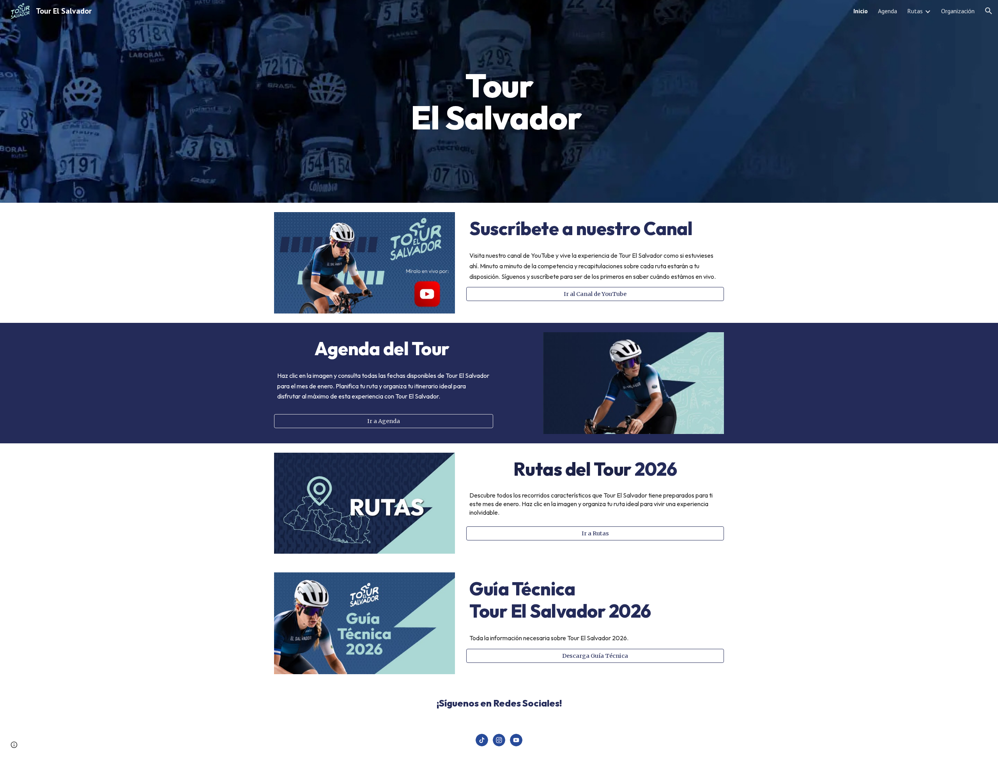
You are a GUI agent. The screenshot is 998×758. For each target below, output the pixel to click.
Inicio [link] (860, 11)
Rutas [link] (915, 11)
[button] (988, 11)
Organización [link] (958, 11)
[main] (499, 101)
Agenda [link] (887, 11)
